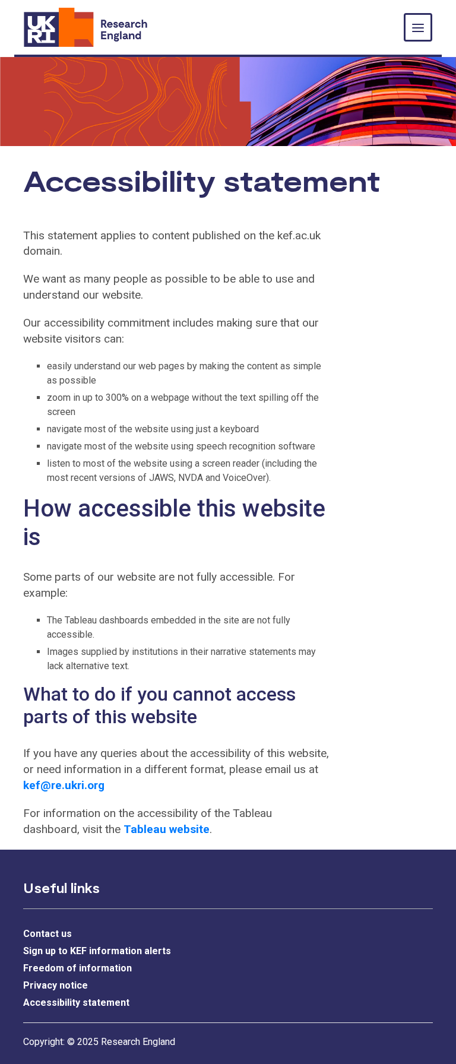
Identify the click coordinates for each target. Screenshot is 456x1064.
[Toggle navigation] (418, 27)
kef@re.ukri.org (63, 785)
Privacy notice (55, 985)
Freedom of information (77, 968)
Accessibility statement (76, 1002)
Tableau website (167, 829)
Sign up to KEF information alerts (97, 951)
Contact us (47, 933)
